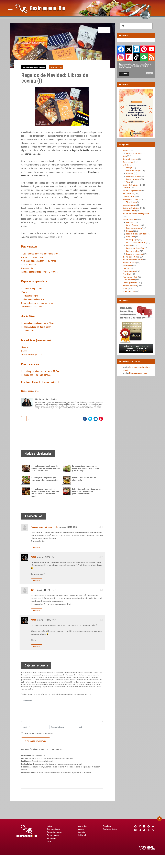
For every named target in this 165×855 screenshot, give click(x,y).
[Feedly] (148, 830)
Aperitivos (129, 222)
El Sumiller (130, 173)
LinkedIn (136, 49)
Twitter (128, 49)
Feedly (144, 57)
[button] (10, 7)
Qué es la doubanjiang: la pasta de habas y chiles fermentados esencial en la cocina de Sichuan (45, 468)
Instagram (121, 57)
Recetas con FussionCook (135, 248)
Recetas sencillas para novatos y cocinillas (39, 271)
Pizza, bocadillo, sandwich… (136, 242)
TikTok (136, 57)
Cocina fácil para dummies (32, 257)
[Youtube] (153, 826)
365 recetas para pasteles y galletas (37, 303)
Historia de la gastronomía (132, 191)
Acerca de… (82, 826)
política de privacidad (45, 733)
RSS (151, 57)
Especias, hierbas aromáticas (136, 234)
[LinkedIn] (144, 826)
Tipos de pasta (131, 202)
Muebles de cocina (129, 205)
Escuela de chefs (28, 264)
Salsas (24, 351)
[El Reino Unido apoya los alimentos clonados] (101, 30)
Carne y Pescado (132, 225)
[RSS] (153, 830)
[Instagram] (135, 830)
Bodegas (129, 168)
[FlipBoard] (140, 830)
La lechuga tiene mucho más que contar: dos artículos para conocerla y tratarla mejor (86, 468)
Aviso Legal (107, 826)
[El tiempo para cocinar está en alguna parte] (67, 480)
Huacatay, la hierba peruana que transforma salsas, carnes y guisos (44, 479)
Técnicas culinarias (129, 271)
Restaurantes (127, 265)
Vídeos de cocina (129, 291)
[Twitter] (140, 826)
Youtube (151, 49)
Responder (36, 547)
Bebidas (125, 150)
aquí (89, 773)
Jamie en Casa (27, 330)
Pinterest (144, 49)
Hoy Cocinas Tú (128, 194)
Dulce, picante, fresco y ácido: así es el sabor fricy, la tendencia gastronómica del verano (86, 491)
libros (36, 391)
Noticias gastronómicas (131, 208)
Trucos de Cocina (129, 280)
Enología (126, 165)
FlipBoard (128, 57)
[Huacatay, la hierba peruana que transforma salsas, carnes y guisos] (26, 480)
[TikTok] (144, 830)
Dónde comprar (128, 162)
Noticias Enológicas (133, 179)
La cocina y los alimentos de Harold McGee (40, 371)
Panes (24, 292)
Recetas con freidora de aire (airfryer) (136, 214)
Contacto (81, 832)
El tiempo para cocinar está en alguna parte (84, 479)
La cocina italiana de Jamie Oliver (36, 327)
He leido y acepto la (38, 733)
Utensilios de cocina (130, 286)
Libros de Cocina (56, 67)
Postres (129, 245)
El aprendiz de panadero (32, 288)
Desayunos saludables (134, 228)
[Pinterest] (148, 826)
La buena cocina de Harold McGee (36, 375)
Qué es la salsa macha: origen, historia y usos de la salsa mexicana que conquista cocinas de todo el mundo (45, 492)
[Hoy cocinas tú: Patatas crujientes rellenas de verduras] (107, 30)
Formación (126, 188)
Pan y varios (130, 237)
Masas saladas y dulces (31, 354)
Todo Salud (127, 274)
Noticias (50, 826)
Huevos (24, 347)
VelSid (33, 557)
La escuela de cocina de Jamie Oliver (37, 323)
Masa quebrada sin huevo (138, 373)
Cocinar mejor (27, 268)
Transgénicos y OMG (130, 277)
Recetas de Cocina (129, 219)
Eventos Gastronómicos (131, 185)
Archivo (81, 829)
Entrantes (129, 231)
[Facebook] (135, 826)
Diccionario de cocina (130, 159)
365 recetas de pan (29, 295)
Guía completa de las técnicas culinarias (38, 261)
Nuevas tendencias (129, 211)
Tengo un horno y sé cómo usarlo (44, 527)
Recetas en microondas (134, 254)
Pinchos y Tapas (132, 240)
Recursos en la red (129, 263)
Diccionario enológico (133, 171)
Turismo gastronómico (130, 283)
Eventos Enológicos (133, 176)
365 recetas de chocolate (32, 299)
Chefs (125, 156)
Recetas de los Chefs (130, 257)
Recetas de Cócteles (133, 153)
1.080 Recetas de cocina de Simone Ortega (40, 253)
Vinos (128, 182)
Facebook (121, 49)
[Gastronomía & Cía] (40, 8)
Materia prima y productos (132, 199)
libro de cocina (27, 391)
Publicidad (82, 835)
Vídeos (125, 288)
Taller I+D (126, 268)
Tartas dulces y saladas (31, 306)
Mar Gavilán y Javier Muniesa (34, 67)
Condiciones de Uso (110, 829)
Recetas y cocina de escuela (133, 260)
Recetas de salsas (132, 251)
